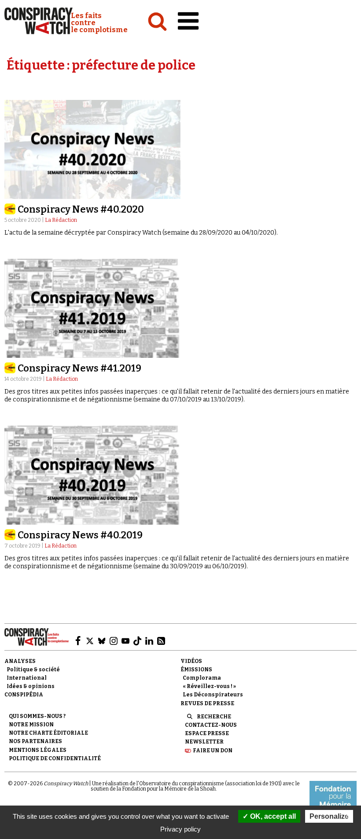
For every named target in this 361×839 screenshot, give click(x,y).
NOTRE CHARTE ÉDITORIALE (48, 733)
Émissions (196, 669)
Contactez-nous (211, 725)
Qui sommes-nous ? (37, 716)
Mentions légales (37, 750)
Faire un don (212, 750)
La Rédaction (61, 220)
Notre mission (31, 724)
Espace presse (207, 733)
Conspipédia (23, 695)
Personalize (329, 816)
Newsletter (204, 742)
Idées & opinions (31, 686)
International (27, 678)
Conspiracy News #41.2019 (79, 368)
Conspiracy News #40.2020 (81, 209)
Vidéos (191, 661)
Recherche (214, 717)
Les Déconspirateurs (213, 695)
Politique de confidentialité (55, 758)
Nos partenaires (35, 741)
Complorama (202, 678)
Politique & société (33, 669)
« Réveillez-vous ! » (209, 686)
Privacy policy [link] (180, 829)
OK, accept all (272, 816)
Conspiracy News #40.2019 (80, 535)
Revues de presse (207, 703)
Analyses (20, 661)
